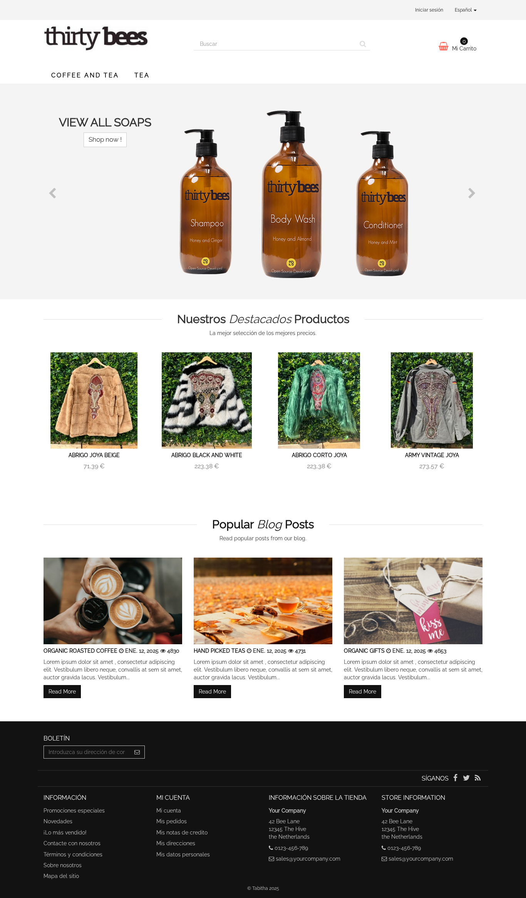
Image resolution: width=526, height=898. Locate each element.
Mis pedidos (171, 821)
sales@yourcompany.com (308, 859)
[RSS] (477, 779)
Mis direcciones (175, 843)
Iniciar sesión (429, 10)
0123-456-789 (291, 848)
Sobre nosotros (63, 865)
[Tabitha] (113, 42)
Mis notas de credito (182, 832)
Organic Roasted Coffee (81, 651)
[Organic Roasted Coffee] (113, 601)
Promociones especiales (74, 811)
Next (473, 193)
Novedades (58, 821)
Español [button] (464, 10)
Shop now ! (105, 139)
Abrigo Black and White (206, 455)
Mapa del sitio (61, 876)
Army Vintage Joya (432, 455)
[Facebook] (455, 779)
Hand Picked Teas (220, 651)
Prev (53, 193)
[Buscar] (363, 43)
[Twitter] (467, 779)
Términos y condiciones (73, 854)
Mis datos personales (183, 854)
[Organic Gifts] (413, 601)
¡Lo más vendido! (65, 832)
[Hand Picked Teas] (263, 601)
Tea (142, 75)
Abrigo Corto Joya (319, 455)
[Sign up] (137, 752)
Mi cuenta (168, 811)
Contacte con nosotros (72, 843)
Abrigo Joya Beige (94, 455)
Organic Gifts (365, 651)
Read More (62, 692)
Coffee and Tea (85, 75)
